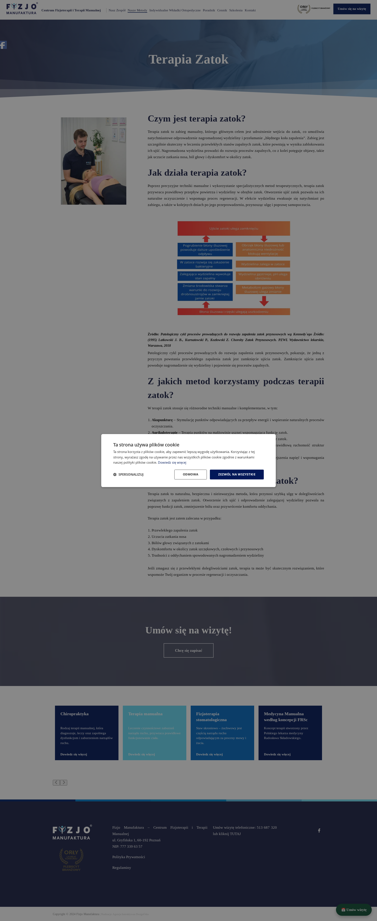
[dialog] (188, 460)
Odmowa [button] (190, 474)
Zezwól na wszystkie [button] (236, 474)
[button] (128, 475)
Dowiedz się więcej (172, 462)
